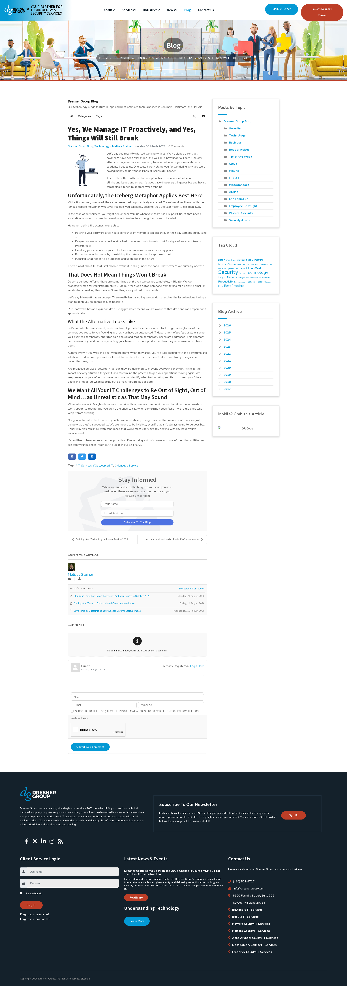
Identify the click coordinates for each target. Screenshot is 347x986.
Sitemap (85, 978)
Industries (150, 10)
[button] (194, 116)
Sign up (293, 815)
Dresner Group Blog (80, 146)
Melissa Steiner (122, 146)
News (171, 10)
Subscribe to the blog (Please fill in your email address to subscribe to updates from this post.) (138, 711)
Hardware (266, 277)
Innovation (256, 277)
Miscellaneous (239, 185)
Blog (187, 10)
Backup (242, 273)
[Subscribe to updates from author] (69, 579)
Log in (31, 905)
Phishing (267, 282)
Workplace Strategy (227, 264)
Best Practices (234, 286)
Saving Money (266, 264)
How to (234, 171)
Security (235, 129)
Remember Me (34, 893)
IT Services (85, 466)
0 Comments (176, 146)
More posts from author (192, 588)
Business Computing (252, 260)
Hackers (259, 282)
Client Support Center (322, 12)
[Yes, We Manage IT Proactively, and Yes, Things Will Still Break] (86, 169)
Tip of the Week (240, 157)
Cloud (233, 164)
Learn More (137, 921)
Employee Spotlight (243, 206)
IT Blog (234, 178)
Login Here (197, 666)
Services (128, 10)
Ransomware (239, 282)
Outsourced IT (104, 466)
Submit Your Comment (90, 747)
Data (220, 260)
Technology (101, 146)
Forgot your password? (35, 919)
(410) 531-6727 (282, 9)
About (108, 10)
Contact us (206, 10)
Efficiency (232, 277)
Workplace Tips (243, 264)
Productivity (226, 282)
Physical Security (241, 213)
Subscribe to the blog (137, 522)
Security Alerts (239, 220)
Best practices (239, 150)
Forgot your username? (34, 914)
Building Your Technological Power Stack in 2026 (102, 539)
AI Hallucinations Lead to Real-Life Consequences (172, 539)
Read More (136, 897)
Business (235, 143)
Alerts (233, 192)
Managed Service (127, 466)
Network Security (232, 259)
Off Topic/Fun (238, 199)
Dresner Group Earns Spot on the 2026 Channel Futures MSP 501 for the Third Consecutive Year (172, 872)
